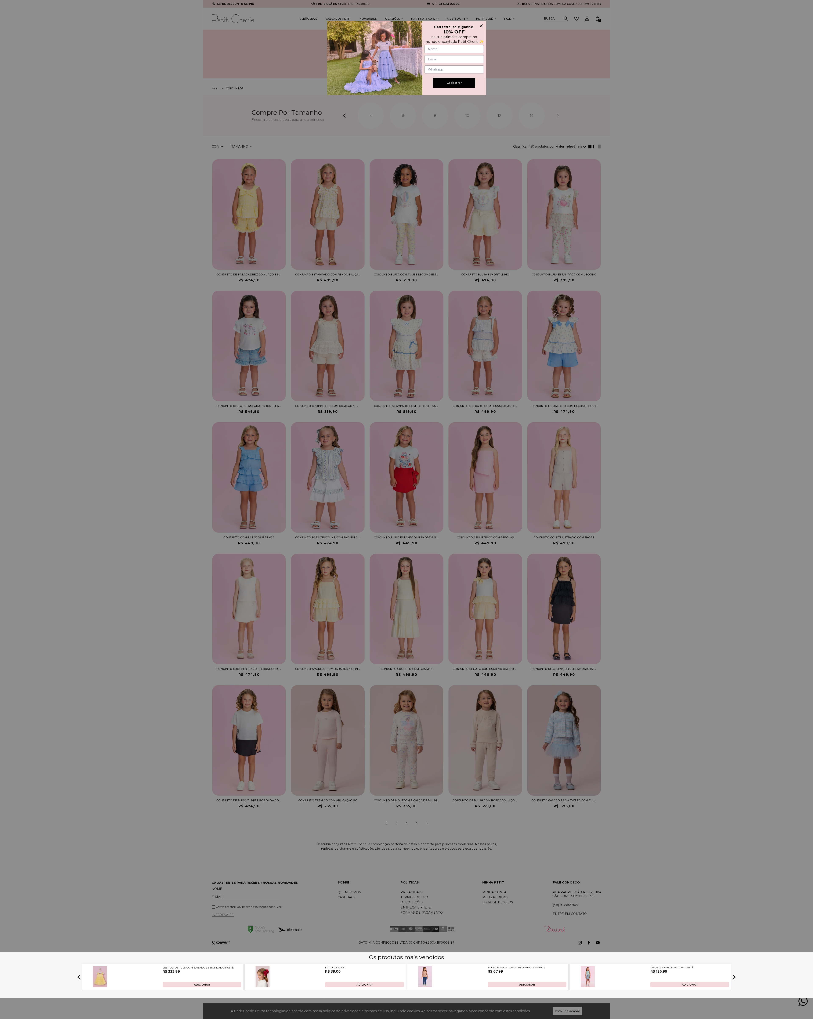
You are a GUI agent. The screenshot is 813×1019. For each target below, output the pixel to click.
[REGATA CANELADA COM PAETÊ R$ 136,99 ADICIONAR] (588, 986)
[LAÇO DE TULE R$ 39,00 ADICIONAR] (262, 986)
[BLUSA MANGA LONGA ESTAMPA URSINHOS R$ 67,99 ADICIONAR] (425, 986)
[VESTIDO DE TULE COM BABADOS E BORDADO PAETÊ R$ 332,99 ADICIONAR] (100, 986)
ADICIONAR (202, 984)
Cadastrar (454, 83)
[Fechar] (481, 25)
